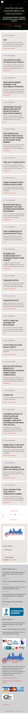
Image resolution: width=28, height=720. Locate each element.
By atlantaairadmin (10, 35)
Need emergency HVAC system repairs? (12, 601)
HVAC (4, 121)
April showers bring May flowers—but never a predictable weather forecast (13, 587)
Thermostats (6, 70)
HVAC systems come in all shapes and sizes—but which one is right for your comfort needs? (13, 574)
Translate (14, 559)
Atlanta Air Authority (9, 48)
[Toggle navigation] (25, 1)
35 (3, 516)
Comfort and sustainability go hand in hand (13, 581)
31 (19, 514)
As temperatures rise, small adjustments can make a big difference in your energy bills (14, 595)
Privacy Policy (5, 704)
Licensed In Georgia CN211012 (9, 678)
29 (10, 514)
